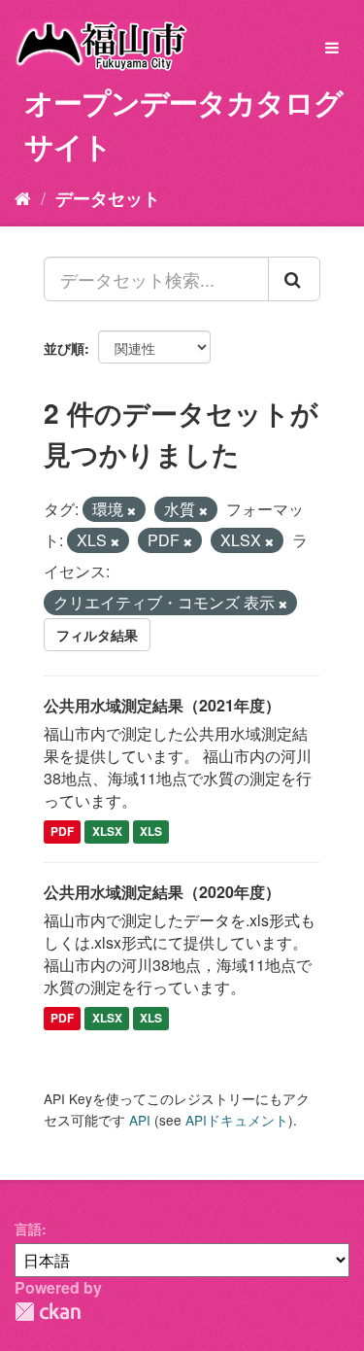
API (139, 1119)
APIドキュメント (236, 1119)
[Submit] (294, 279)
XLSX (107, 832)
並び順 (64, 348)
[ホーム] (23, 197)
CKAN (48, 1311)
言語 (28, 1228)
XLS (151, 832)
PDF (62, 832)
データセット (107, 198)
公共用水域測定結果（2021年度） (162, 705)
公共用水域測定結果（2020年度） (162, 892)
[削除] (131, 510)
